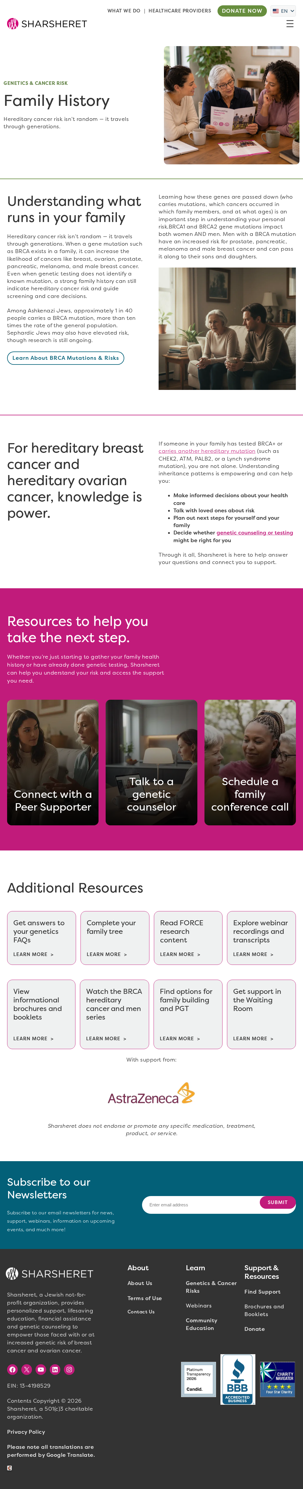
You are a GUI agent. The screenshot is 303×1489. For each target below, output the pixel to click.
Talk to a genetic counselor (151, 794)
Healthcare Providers (180, 11)
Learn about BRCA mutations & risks (65, 358)
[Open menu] (290, 24)
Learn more (30, 954)
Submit (278, 1202)
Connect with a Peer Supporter (53, 800)
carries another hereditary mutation (207, 451)
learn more (104, 954)
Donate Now (242, 11)
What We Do (124, 11)
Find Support (262, 1292)
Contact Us (141, 1312)
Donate (254, 1329)
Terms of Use (145, 1298)
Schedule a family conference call (250, 794)
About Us (140, 1283)
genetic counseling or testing (255, 532)
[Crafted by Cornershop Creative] (10, 1468)
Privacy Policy (26, 1432)
